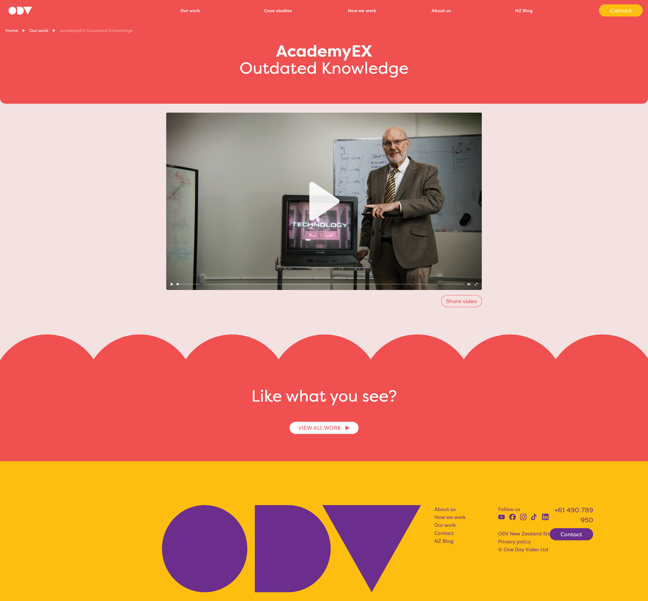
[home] (90, 10)
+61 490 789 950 (573, 514)
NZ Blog (524, 10)
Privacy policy (514, 541)
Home (12, 30)
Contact (444, 533)
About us (441, 10)
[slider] (320, 284)
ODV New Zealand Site (525, 533)
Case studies (278, 10)
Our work (190, 10)
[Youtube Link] (501, 517)
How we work (362, 10)
